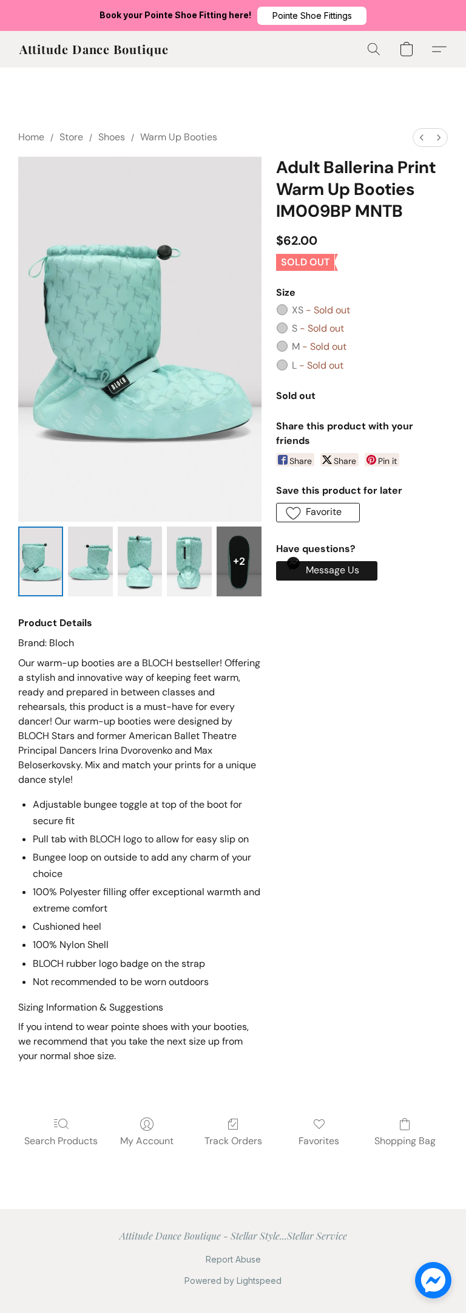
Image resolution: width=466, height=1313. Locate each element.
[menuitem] (421, 137)
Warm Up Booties (178, 137)
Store (71, 137)
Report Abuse (233, 1259)
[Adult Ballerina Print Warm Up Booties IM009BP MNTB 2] (140, 561)
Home (31, 137)
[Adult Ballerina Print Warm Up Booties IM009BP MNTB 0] (40, 561)
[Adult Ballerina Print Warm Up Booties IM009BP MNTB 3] (189, 561)
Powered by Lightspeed (233, 1280)
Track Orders (233, 1140)
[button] (311, 16)
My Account (147, 1140)
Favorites (319, 1140)
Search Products (61, 1140)
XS (321, 310)
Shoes (111, 137)
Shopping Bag (405, 1140)
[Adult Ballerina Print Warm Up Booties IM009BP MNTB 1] (90, 561)
